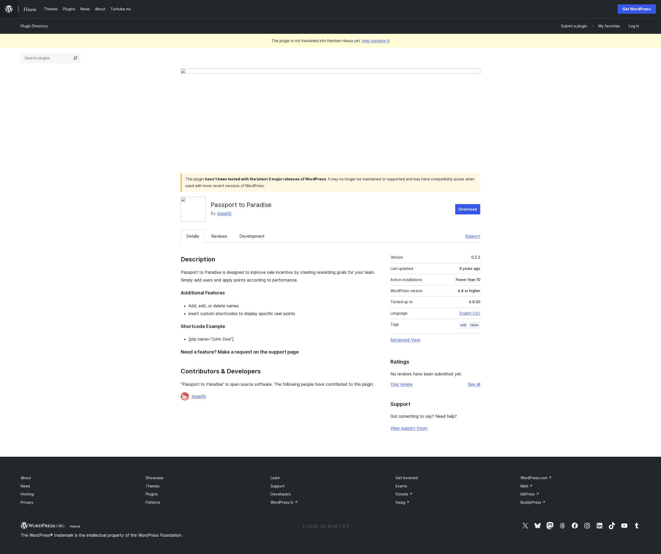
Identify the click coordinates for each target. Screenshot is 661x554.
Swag (403, 502)
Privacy (27, 502)
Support (472, 236)
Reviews (219, 236)
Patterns (153, 502)
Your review (401, 384)
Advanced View (405, 339)
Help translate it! (376, 40)
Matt (527, 486)
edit (463, 325)
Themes (153, 486)
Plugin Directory (34, 26)
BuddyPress (533, 502)
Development (252, 236)
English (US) (470, 313)
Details (192, 236)
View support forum (409, 428)
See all (474, 384)
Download (468, 209)
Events (401, 486)
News (25, 486)
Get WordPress (637, 9)
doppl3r (224, 213)
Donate (404, 494)
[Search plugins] (75, 58)
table (474, 325)
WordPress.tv (284, 502)
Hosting (27, 494)
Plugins (152, 494)
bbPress (530, 494)
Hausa (75, 526)
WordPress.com (536, 478)
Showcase (154, 478)
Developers (281, 494)
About (26, 478)
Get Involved (407, 478)
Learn (275, 478)
